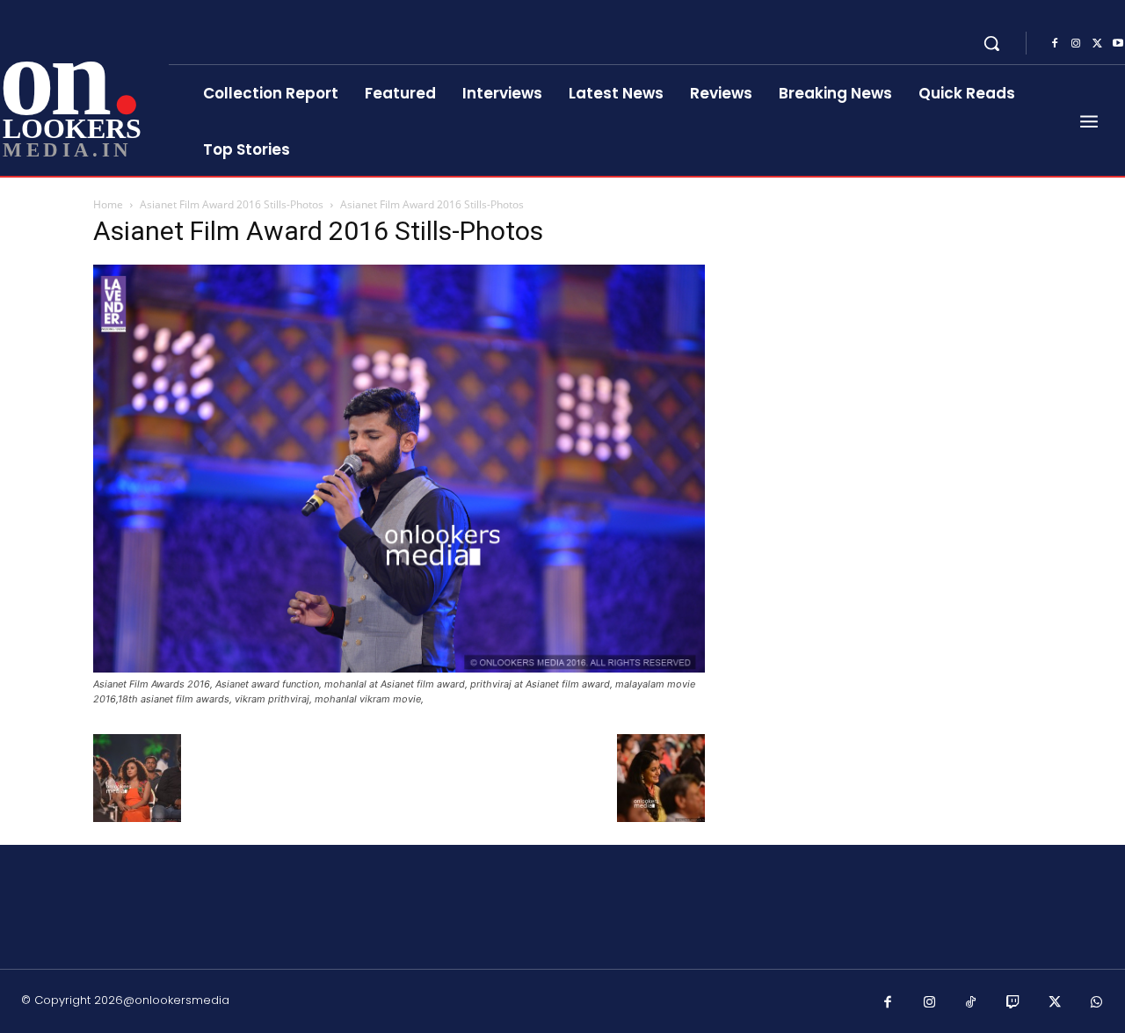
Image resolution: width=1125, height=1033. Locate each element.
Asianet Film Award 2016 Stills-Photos (231, 204)
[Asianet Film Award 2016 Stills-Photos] (399, 667)
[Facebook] (1054, 44)
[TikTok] (971, 1003)
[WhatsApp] (1097, 1003)
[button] (991, 43)
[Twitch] (1013, 1003)
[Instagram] (1075, 44)
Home (108, 204)
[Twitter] (1096, 44)
